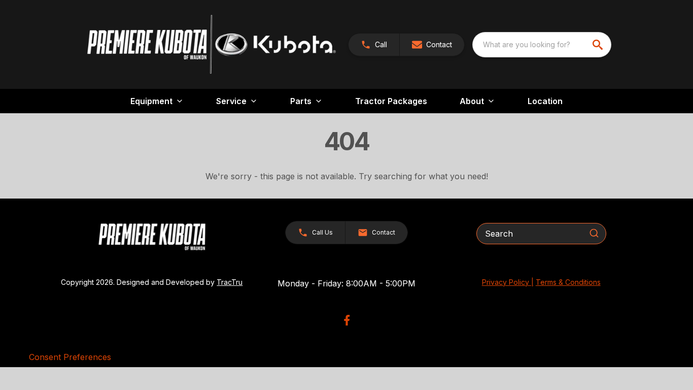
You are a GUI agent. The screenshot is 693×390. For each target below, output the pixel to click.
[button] (374, 44)
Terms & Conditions (568, 282)
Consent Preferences (70, 357)
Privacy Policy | (508, 282)
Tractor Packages (391, 101)
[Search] (594, 233)
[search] (598, 44)
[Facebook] (346, 320)
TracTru (229, 282)
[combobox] (542, 44)
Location (545, 101)
